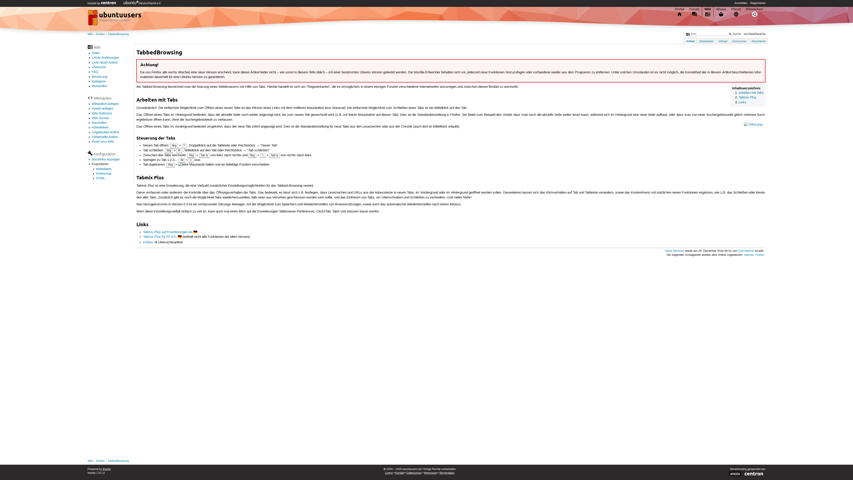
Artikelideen (100, 128)
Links (742, 102)
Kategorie (99, 82)
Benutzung (99, 77)
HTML (100, 178)
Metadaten (103, 169)
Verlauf (722, 41)
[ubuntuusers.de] (115, 19)
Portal (679, 9)
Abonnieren (758, 41)
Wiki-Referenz (102, 114)
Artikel (690, 41)
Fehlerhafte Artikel (105, 137)
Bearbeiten (706, 41)
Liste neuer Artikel (105, 63)
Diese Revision (674, 251)
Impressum (430, 473)
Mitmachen (754, 9)
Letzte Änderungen (105, 58)
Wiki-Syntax (100, 118)
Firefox (100, 34)
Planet (736, 9)
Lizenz (389, 473)
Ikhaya (721, 9)
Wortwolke (99, 86)
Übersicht (99, 67)
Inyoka (107, 469)
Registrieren (757, 3)
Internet (749, 255)
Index (96, 53)
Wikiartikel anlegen (105, 104)
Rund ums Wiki (103, 142)
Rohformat (103, 174)
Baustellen (99, 123)
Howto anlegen (102, 109)
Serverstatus (446, 473)
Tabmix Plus (747, 98)
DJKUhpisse (746, 251)
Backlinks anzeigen (106, 160)
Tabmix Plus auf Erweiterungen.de (167, 232)
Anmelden (740, 3)
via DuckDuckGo (754, 34)
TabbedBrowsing (118, 34)
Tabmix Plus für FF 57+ (160, 237)
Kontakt (399, 473)
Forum (694, 9)
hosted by (94, 3)
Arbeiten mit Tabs (751, 93)
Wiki (707, 9)
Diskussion (739, 41)
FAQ (95, 72)
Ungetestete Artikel (105, 132)
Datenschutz (414, 473)
